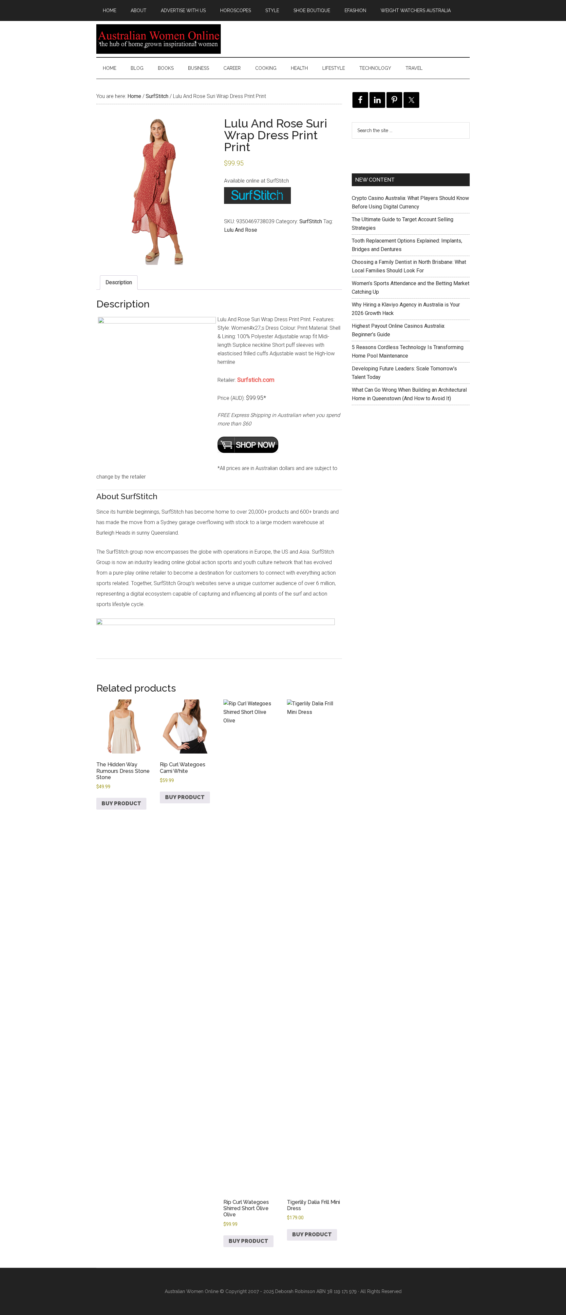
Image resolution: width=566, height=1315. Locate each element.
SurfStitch (157, 96)
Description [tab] (118, 282)
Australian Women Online (158, 39)
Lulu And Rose (240, 230)
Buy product (121, 803)
